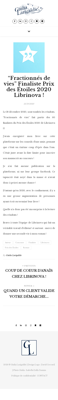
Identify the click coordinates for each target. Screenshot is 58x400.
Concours (19, 242)
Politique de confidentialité (23, 376)
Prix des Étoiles (11, 248)
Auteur (8, 242)
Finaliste (32, 242)
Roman (26, 248)
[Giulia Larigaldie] (29, 13)
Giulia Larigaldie (14, 255)
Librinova (45, 242)
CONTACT (42, 376)
